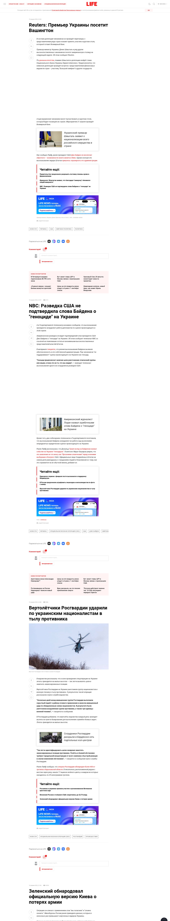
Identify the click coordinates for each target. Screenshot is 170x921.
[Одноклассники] (68, 241)
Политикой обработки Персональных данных (66, 10)
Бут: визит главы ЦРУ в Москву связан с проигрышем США (68, 279)
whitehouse (43, 519)
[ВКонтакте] (63, 241)
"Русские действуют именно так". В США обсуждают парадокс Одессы (94, 590)
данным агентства (46, 60)
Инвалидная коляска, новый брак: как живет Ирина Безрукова (94, 288)
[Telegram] (59, 241)
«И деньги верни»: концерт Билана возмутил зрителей (41, 287)
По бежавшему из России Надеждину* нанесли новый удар (41, 590)
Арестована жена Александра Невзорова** (42, 580)
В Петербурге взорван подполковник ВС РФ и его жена (41, 279)
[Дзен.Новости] (49, 241)
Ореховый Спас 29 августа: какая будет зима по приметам (94, 279)
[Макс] (54, 241)
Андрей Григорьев (43, 221)
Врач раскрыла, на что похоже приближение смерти (68, 589)
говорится (51, 349)
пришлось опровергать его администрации (79, 160)
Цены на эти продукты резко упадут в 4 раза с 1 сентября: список (68, 288)
